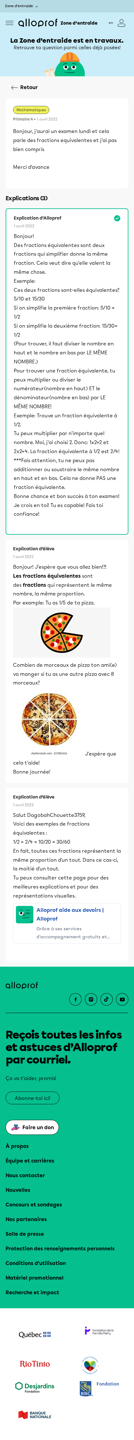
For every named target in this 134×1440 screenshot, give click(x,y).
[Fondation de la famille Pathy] (99, 1335)
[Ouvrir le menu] (9, 22)
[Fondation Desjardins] (35, 1389)
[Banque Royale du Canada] (99, 1389)
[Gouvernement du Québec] (35, 1335)
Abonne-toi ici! (32, 1098)
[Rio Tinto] (35, 1365)
